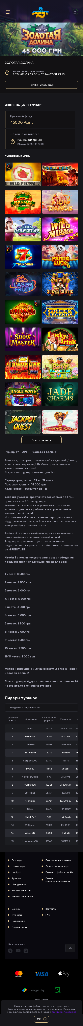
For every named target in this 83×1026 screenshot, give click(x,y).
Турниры (17, 915)
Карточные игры (21, 890)
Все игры (17, 860)
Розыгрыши (18, 921)
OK (39, 1019)
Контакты (51, 909)
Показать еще (41, 440)
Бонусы (16, 909)
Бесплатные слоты (22, 896)
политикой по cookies (64, 1012)
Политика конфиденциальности (58, 880)
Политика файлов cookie (60, 872)
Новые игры (18, 866)
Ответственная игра (58, 866)
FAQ (48, 915)
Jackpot (16, 872)
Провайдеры (19, 927)
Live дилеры (19, 884)
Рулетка (16, 878)
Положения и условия (58, 860)
